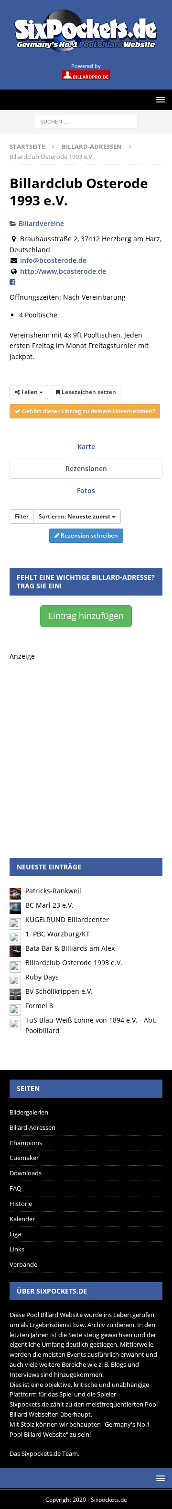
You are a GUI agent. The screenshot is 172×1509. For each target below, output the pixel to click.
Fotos (86, 490)
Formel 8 (39, 1005)
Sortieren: (74, 516)
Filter (22, 516)
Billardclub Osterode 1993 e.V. (73, 962)
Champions (26, 1142)
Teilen (29, 392)
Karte (86, 446)
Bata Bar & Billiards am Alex (70, 948)
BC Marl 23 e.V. (49, 905)
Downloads (26, 1173)
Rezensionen (86, 468)
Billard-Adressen (32, 1127)
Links (17, 1249)
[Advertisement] (86, 748)
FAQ (16, 1188)
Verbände (23, 1264)
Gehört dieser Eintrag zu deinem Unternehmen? (88, 411)
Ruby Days (42, 976)
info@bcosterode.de (53, 260)
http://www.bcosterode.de (63, 271)
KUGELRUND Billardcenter (67, 919)
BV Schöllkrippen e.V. (59, 991)
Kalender (22, 1219)
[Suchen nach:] (86, 120)
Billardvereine (40, 223)
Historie (21, 1203)
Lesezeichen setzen (88, 392)
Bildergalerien (29, 1112)
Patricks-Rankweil (53, 890)
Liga (15, 1233)
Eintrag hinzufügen (86, 615)
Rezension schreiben (88, 535)
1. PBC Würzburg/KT (57, 933)
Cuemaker (24, 1157)
